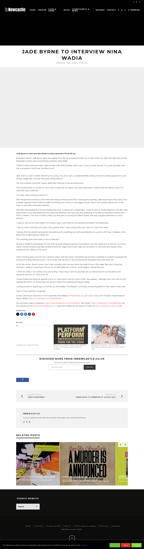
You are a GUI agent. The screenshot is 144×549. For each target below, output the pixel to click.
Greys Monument (36, 397)
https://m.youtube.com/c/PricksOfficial (44, 298)
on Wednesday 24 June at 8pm (81, 296)
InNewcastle (60, 63)
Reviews (100, 10)
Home (33, 10)
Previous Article (35, 394)
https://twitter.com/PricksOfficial (105, 303)
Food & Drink (52, 10)
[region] (72, 544)
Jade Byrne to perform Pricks (27, 345)
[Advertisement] (72, 30)
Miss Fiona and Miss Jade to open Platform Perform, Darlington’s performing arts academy (70, 347)
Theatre (42, 10)
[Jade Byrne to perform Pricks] (34, 334)
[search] (37, 507)
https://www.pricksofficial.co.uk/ (42, 306)
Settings (114, 545)
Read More (84, 545)
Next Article (111, 394)
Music (67, 10)
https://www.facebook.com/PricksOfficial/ (63, 303)
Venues (74, 63)
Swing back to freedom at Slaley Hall (96, 397)
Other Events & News (80, 10)
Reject (126, 545)
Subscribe (89, 367)
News (69, 63)
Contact (111, 10)
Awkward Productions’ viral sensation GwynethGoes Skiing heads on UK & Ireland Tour (108, 347)
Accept (136, 545)
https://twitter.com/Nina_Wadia (108, 306)
